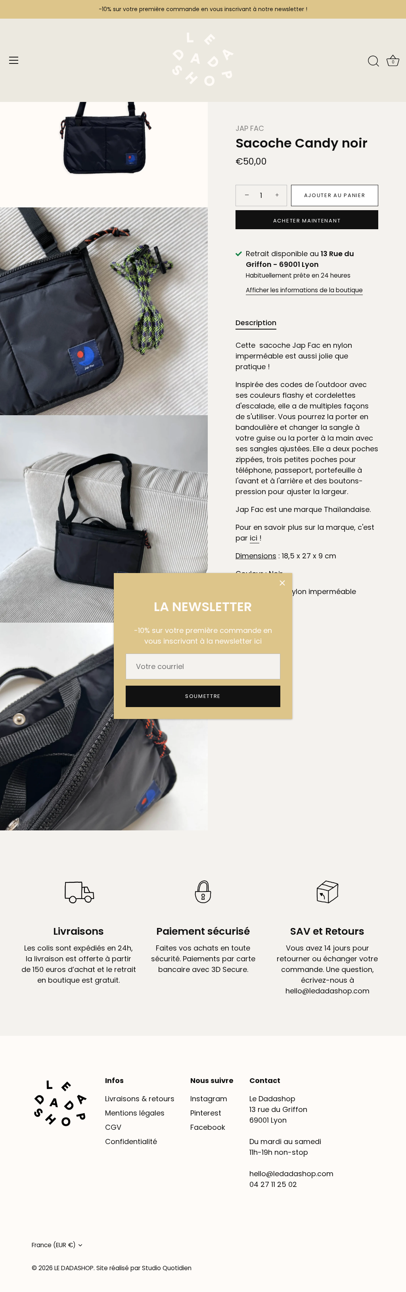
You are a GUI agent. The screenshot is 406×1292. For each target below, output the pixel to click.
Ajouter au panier (335, 195)
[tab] (260, 322)
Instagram (208, 1099)
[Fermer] (282, 583)
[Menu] (14, 60)
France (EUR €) (54, 1245)
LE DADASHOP (74, 1268)
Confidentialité (131, 1141)
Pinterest (205, 1113)
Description (256, 323)
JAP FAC (250, 128)
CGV (113, 1127)
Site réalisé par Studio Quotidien (144, 1268)
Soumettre (203, 696)
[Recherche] (373, 61)
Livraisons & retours (139, 1099)
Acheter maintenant (307, 220)
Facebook (207, 1127)
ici (253, 538)
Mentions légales (135, 1113)
